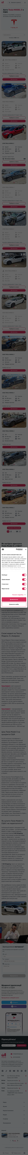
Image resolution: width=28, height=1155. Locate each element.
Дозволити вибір (14, 604)
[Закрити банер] (25, 549)
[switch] (24, 579)
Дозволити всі (14, 599)
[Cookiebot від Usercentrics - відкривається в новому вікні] (16, 549)
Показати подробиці (17, 594)
